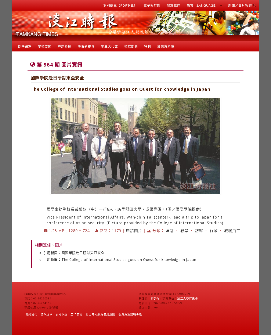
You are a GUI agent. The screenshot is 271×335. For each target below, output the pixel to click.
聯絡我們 (31, 314)
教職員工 (232, 230)
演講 (170, 230)
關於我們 (173, 5)
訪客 (199, 230)
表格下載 (61, 314)
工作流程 (76, 314)
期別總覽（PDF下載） (120, 5)
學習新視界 (86, 46)
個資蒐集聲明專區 (130, 314)
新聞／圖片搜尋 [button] (240, 5)
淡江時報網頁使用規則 (100, 314)
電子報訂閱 (152, 5)
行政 (214, 230)
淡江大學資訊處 (187, 298)
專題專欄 (64, 46)
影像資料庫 (165, 46)
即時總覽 (25, 46)
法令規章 (46, 314)
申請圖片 (134, 230)
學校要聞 (44, 46)
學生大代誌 (109, 46)
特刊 (147, 46)
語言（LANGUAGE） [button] (203, 5)
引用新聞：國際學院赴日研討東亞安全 (74, 253)
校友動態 (131, 46)
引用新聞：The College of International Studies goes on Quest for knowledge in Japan (119, 259)
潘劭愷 (155, 298)
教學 (184, 230)
